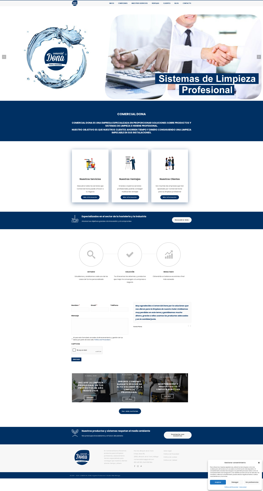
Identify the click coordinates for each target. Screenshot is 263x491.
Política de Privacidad (231, 487)
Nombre (75, 306)
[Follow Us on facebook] (135, 467)
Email (94, 306)
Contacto (187, 3)
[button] (259, 463)
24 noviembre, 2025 (168, 378)
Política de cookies (170, 458)
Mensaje (75, 316)
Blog (177, 3)
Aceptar (218, 482)
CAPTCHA (75, 345)
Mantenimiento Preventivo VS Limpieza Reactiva (168, 387)
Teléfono (114, 306)
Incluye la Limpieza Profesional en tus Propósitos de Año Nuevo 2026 (90, 387)
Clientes (166, 3)
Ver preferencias (251, 482)
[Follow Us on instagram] (138, 467)
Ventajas (155, 3)
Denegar (235, 482)
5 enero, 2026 (91, 377)
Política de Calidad (170, 461)
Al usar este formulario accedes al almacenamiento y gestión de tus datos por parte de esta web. (98, 339)
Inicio (111, 3)
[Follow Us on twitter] (141, 467)
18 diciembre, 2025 (129, 375)
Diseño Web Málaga (113, 476)
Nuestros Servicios (140, 3)
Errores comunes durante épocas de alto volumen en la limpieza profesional (129, 387)
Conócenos (122, 3)
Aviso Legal (242, 487)
